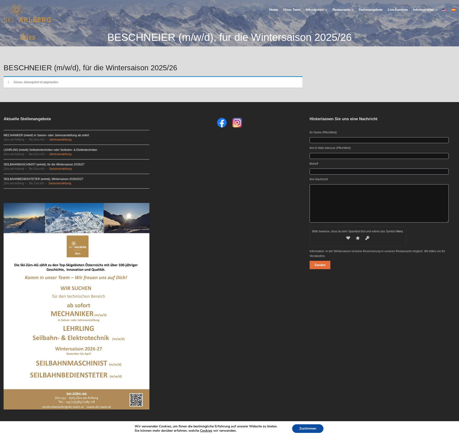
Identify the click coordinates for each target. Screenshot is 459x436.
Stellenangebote (370, 9)
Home (273, 9)
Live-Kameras (398, 9)
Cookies (206, 431)
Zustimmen (307, 428)
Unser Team (292, 9)
